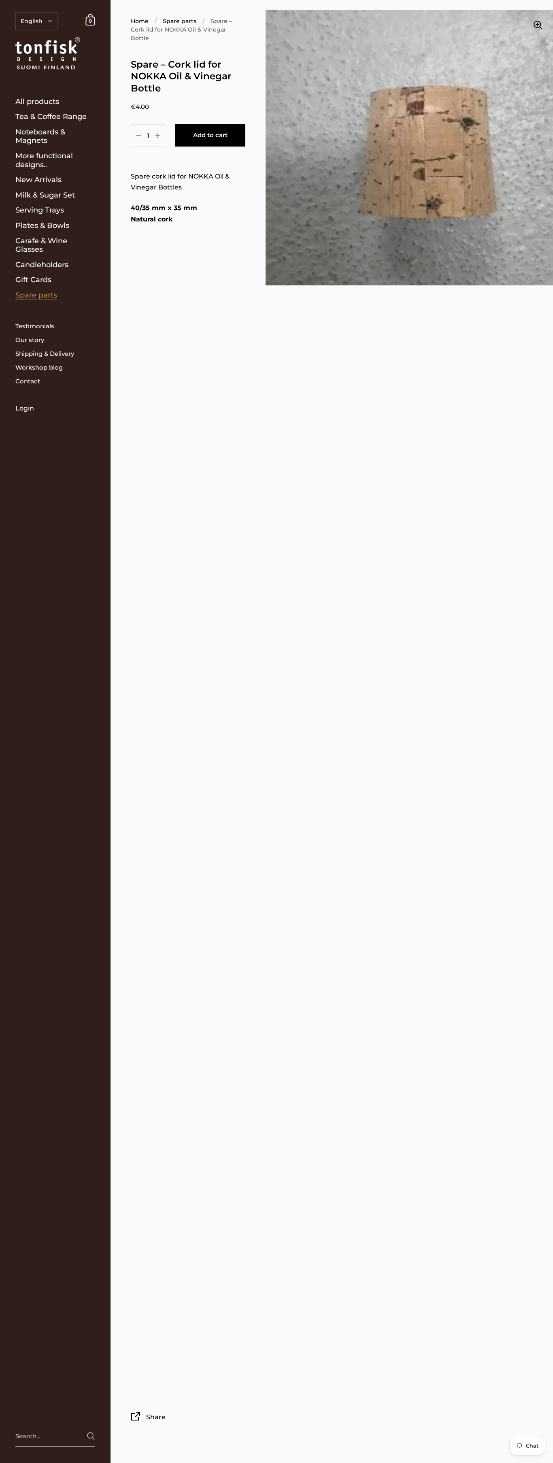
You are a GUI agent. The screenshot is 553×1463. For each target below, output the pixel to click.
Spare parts (179, 21)
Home (140, 21)
